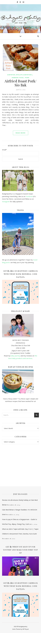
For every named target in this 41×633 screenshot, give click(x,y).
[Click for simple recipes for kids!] (20, 381)
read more (20, 133)
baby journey (15, 356)
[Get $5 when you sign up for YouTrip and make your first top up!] (20, 566)
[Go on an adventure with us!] (20, 234)
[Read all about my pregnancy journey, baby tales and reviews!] (20, 325)
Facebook (29, 196)
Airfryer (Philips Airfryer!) (19, 75)
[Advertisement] (20, 463)
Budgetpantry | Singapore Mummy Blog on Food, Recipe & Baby (20, 17)
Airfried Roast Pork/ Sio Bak (21, 83)
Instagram (6, 201)
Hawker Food (18, 78)
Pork (27, 78)
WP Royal (25, 629)
